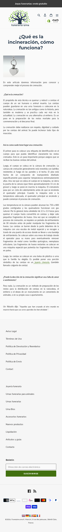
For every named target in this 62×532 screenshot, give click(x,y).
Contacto (10, 447)
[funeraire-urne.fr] (38, 516)
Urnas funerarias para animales (20, 394)
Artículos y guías (13, 439)
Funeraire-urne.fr (18, 519)
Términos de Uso (14, 338)
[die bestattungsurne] (27, 516)
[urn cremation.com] (23, 516)
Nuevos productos (14, 424)
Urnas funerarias (13, 401)
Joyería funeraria (13, 386)
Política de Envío (14, 361)
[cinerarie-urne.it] (31, 516)
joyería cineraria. (41, 262)
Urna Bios (10, 409)
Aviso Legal (11, 331)
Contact (9, 369)
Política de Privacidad (16, 354)
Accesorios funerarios (16, 416)
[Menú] (57, 15)
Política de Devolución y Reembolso (23, 346)
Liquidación (11, 431)
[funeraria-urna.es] (35, 516)
